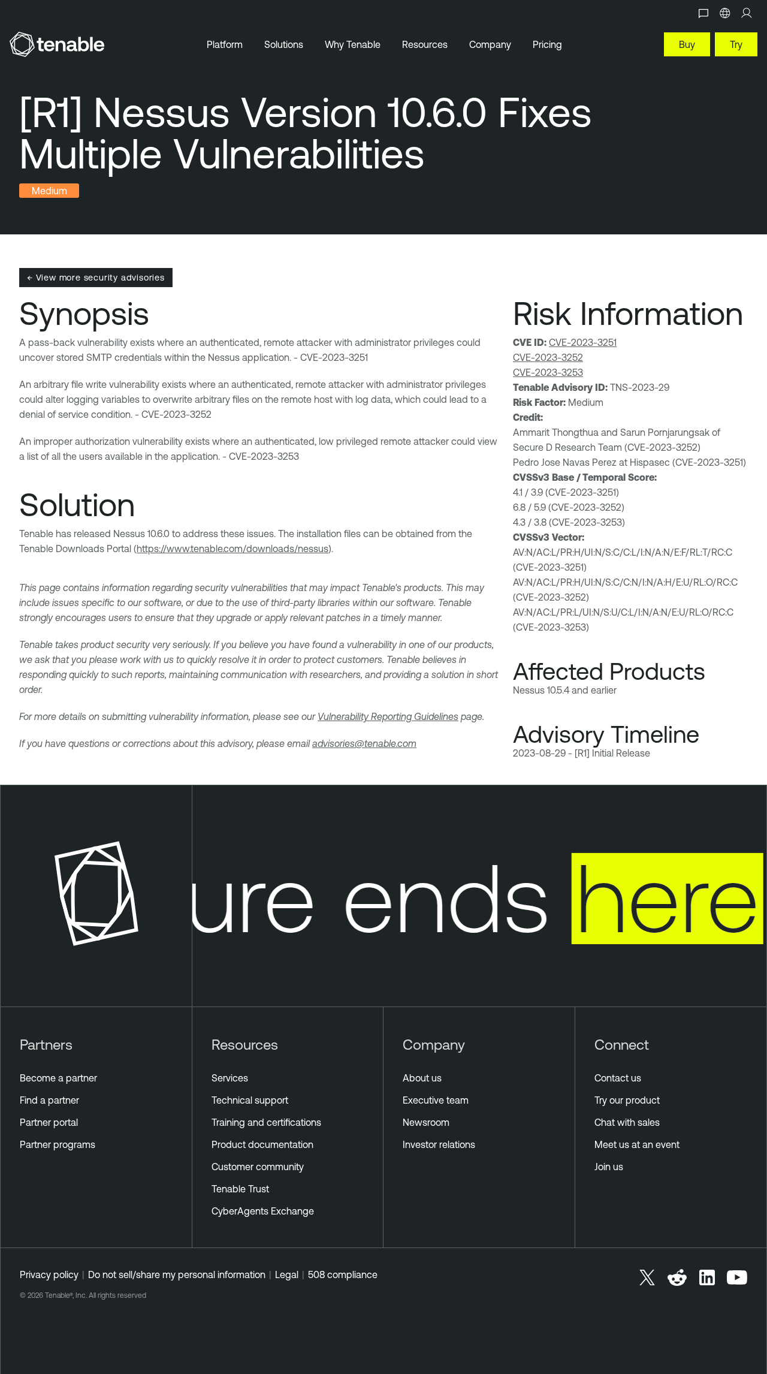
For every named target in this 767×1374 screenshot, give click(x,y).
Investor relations (439, 1144)
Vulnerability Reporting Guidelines (388, 716)
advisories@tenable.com (364, 743)
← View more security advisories (96, 277)
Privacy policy (49, 1274)
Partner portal (49, 1122)
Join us (608, 1166)
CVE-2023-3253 (548, 372)
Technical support (250, 1100)
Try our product (627, 1100)
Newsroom (426, 1122)
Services (230, 1077)
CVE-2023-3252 (548, 357)
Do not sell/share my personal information (176, 1274)
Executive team (436, 1100)
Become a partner (58, 1077)
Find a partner (49, 1100)
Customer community (258, 1166)
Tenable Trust (240, 1188)
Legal (286, 1274)
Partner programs (57, 1144)
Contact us (617, 1077)
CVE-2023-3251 (583, 342)
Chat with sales (627, 1122)
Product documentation (262, 1144)
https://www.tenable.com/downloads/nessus (232, 548)
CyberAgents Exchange (263, 1211)
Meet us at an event (637, 1144)
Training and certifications (266, 1122)
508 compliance (343, 1274)
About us (422, 1077)
